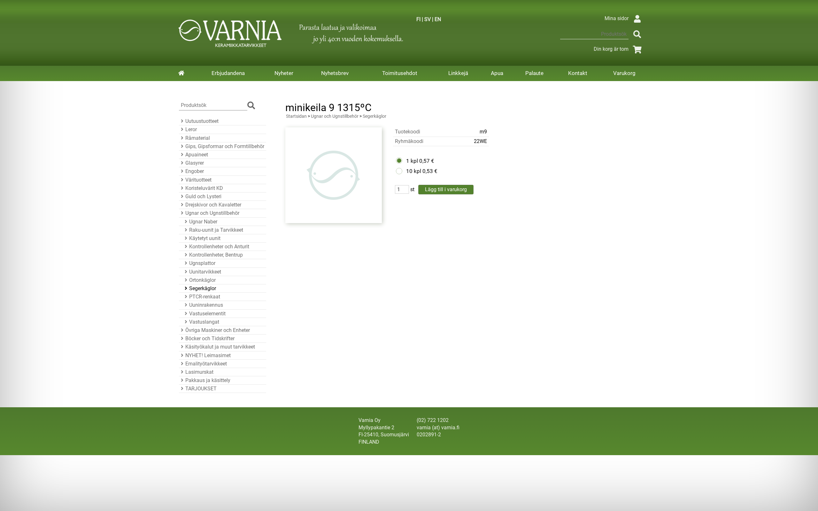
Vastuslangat (204, 322)
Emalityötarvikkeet (206, 364)
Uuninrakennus (206, 305)
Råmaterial (197, 138)
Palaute (534, 73)
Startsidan (296, 116)
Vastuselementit (207, 314)
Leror (191, 129)
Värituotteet (198, 180)
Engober (194, 171)
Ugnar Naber (203, 222)
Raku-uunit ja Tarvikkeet (216, 230)
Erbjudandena (228, 73)
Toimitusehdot (399, 73)
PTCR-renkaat (204, 297)
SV (427, 19)
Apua (497, 73)
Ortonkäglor (202, 280)
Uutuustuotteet (202, 121)
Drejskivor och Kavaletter (213, 205)
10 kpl (413, 171)
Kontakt (577, 73)
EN (438, 19)
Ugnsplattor (202, 263)
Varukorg (624, 73)
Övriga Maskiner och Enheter (217, 330)
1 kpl (412, 161)
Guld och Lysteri (203, 196)
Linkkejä (458, 73)
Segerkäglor (202, 288)
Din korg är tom (611, 49)
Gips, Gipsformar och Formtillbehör (224, 146)
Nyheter (283, 73)
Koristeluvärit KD (204, 188)
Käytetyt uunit (204, 238)
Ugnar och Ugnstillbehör (212, 213)
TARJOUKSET (201, 389)
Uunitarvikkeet (205, 272)
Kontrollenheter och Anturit (219, 247)
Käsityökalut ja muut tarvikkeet (220, 347)
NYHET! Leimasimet (208, 355)
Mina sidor (617, 18)
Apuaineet (196, 155)
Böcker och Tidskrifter (210, 338)
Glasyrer (194, 163)
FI (418, 19)
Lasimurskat (199, 372)
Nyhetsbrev (335, 73)
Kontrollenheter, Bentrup (216, 255)
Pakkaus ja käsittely (207, 380)
